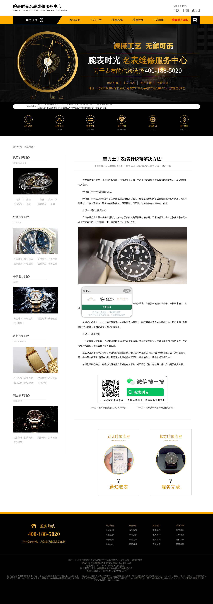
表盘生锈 (52, 264)
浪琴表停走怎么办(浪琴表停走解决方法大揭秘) (121, 407)
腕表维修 (112, 83)
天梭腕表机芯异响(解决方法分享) (162, 407)
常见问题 (28, 147)
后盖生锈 (52, 259)
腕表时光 (17, 147)
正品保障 (180, 535)
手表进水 (133, 535)
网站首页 (75, 20)
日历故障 (18, 204)
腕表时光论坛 (180, 20)
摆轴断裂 (42, 204)
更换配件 (42, 438)
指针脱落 (28, 259)
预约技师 (166, 166)
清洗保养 (133, 544)
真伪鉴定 (18, 442)
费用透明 (180, 544)
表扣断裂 (28, 378)
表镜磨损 (18, 259)
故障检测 (52, 438)
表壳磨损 (18, 264)
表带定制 (133, 539)
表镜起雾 (28, 319)
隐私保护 (180, 539)
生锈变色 (52, 319)
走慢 (18, 200)
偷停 (42, 200)
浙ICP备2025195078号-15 (114, 571)
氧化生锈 (18, 383)
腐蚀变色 (28, 383)
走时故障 (133, 530)
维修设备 (138, 20)
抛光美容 (28, 438)
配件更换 (146, 83)
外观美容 (162, 83)
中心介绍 (96, 20)
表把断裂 (42, 264)
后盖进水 (42, 319)
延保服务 (180, 530)
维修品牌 (117, 20)
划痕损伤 (42, 383)
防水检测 (18, 323)
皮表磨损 (42, 378)
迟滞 (53, 204)
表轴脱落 (28, 264)
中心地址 (159, 20)
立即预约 (107, 307)
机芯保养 (129, 83)
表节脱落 (52, 378)
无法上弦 (52, 200)
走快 (28, 200)
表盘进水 (18, 319)
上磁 (28, 204)
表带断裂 (18, 378)
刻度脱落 (42, 259)
